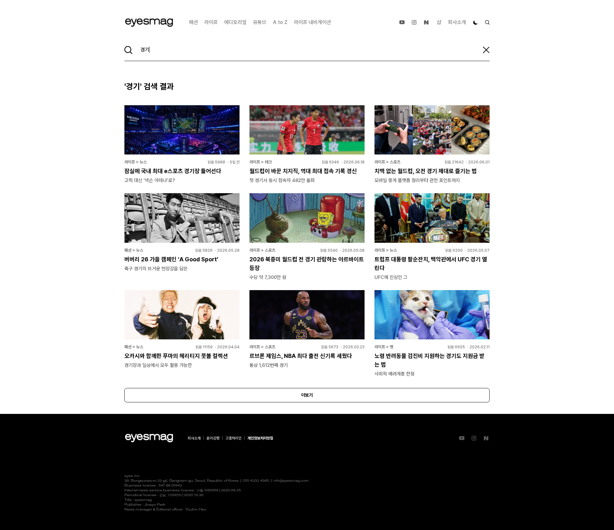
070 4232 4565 (256, 481)
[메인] (149, 22)
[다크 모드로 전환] (475, 22)
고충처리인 (233, 438)
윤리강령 (213, 438)
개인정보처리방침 (260, 438)
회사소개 (457, 22)
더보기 (307, 395)
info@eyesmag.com (291, 481)
